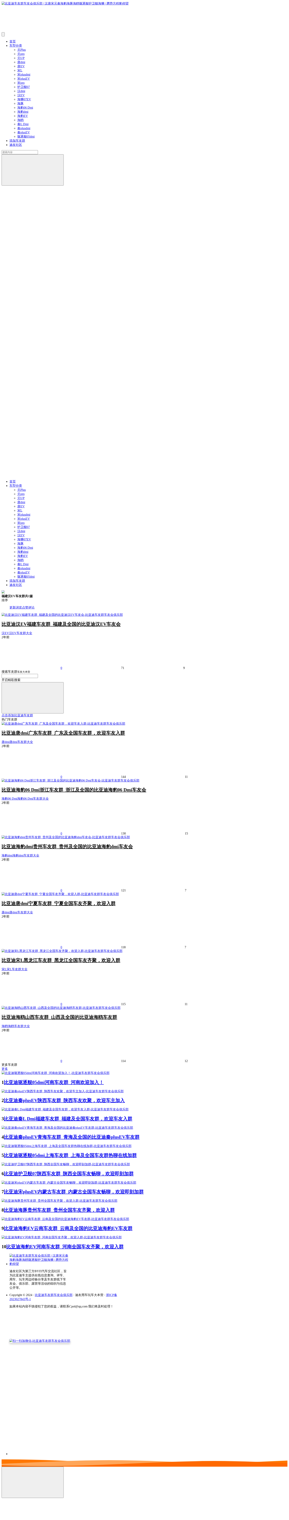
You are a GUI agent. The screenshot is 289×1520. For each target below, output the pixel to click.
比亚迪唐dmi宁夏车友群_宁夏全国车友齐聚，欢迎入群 (59, 903)
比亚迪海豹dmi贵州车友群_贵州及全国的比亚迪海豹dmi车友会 (67, 846)
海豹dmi (22, 111)
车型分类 (15, 45)
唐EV (21, 66)
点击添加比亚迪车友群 (17, 715)
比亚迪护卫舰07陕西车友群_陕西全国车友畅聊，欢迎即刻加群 (69, 1173)
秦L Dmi (23, 124)
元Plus (21, 49)
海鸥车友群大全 (19, 1026)
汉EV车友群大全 (20, 633)
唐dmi (21, 62)
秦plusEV (23, 132)
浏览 (19, 607)
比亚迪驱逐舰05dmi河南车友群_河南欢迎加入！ (54, 1082)
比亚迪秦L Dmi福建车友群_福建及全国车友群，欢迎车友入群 (68, 1118)
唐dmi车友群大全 (21, 742)
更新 (12, 607)
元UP (21, 58)
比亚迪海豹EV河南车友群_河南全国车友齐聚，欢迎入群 (65, 1246)
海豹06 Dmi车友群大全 (33, 798)
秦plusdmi (23, 128)
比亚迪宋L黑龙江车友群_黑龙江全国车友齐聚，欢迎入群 (61, 960)
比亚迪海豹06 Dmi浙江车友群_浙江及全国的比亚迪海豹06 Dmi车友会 (74, 789)
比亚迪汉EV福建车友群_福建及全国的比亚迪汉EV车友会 (61, 624)
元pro (21, 54)
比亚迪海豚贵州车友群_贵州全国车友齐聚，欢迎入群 (59, 1210)
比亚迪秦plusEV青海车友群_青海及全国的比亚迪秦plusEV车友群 (72, 1137)
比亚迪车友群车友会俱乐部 (54, 1295)
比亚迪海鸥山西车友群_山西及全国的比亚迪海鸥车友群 (59, 1017)
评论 (31, 607)
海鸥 (20, 120)
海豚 (20, 103)
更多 (5, 1068)
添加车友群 (17, 140)
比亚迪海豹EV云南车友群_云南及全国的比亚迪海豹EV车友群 (68, 1228)
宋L (19, 70)
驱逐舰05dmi (26, 136)
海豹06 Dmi (25, 107)
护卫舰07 (23, 87)
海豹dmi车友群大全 (26, 855)
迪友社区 (15, 144)
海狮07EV (24, 99)
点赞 (25, 607)
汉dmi (21, 91)
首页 (12, 41)
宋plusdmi (23, 74)
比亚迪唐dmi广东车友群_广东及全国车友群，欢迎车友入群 (63, 732)
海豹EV (22, 115)
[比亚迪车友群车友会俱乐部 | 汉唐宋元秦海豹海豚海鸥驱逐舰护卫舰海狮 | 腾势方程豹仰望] (38, 1264)
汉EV (21, 95)
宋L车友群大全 (17, 969)
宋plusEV (23, 78)
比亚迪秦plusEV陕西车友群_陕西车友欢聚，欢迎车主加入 (64, 1100)
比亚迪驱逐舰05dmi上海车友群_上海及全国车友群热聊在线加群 (70, 1155)
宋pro (21, 82)
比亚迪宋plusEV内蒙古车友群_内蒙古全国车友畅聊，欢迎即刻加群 (74, 1191)
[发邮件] (63, 1450)
